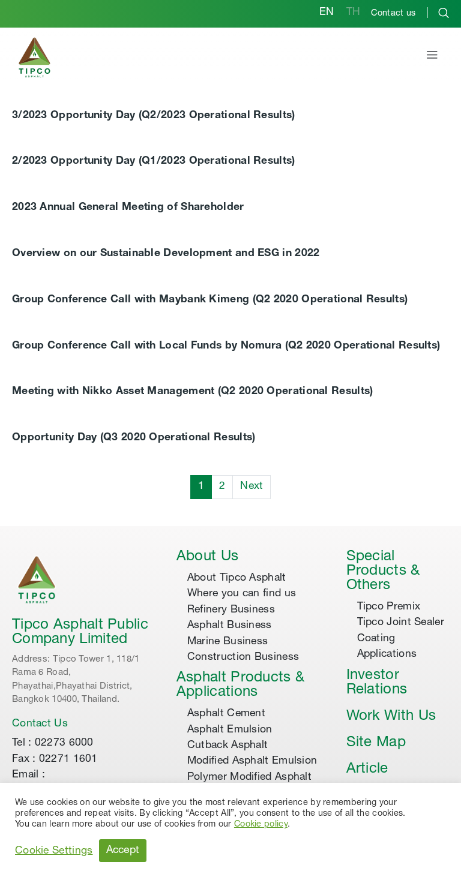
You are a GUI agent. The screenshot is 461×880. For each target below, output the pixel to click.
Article (367, 769)
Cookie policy (261, 825)
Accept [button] (123, 850)
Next (251, 486)
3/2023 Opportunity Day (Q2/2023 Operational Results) (153, 115)
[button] (432, 57)
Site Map (376, 743)
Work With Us (391, 717)
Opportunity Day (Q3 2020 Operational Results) (134, 438)
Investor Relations (377, 683)
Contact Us (40, 724)
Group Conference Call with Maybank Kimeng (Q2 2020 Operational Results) (210, 300)
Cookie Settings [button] (54, 851)
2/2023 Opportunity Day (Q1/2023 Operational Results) (153, 161)
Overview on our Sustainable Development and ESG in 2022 (166, 253)
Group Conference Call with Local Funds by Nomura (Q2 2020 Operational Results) (226, 346)
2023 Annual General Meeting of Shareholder (128, 207)
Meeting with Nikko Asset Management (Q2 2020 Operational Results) (192, 391)
